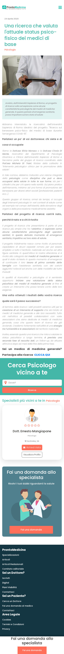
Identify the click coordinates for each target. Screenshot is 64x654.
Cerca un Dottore (11, 601)
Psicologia (10, 49)
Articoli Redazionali (12, 564)
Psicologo (32, 435)
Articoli (6, 559)
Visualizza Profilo (32, 454)
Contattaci (8, 591)
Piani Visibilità (9, 587)
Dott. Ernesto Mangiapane (32, 431)
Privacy (6, 628)
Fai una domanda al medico (17, 605)
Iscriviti (6, 578)
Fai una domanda (31, 529)
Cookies (6, 619)
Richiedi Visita (33, 447)
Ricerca (32, 390)
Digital (5, 582)
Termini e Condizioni (13, 624)
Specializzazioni (10, 554)
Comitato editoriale (13, 568)
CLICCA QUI (42, 355)
